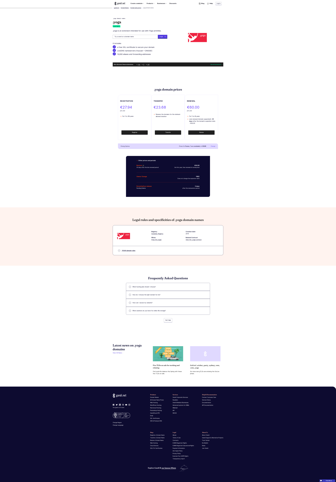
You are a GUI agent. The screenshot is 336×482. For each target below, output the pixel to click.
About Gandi (205, 435)
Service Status (206, 400)
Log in (218, 3)
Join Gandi (205, 448)
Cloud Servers (154, 445)
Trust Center (206, 440)
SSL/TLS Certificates (156, 448)
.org (139, 64)
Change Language (118, 425)
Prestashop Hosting (156, 410)
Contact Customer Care (209, 397)
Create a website (136, 3)
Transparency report (179, 458)
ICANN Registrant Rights (180, 443)
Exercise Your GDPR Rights (180, 456)
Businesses (161, 3)
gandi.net (116, 7)
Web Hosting (154, 402)
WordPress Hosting (155, 405)
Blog (202, 3)
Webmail (175, 408)
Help (211, 3)
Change (213, 146)
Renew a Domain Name (157, 440)
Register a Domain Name (157, 435)
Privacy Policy (177, 453)
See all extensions (215, 64)
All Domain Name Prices (157, 400)
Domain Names (125, 7)
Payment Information (179, 448)
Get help (168, 320)
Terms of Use (177, 437)
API (173, 410)
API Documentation (207, 405)
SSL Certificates (155, 418)
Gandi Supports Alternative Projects (212, 437)
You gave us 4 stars (118, 407)
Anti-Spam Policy (178, 451)
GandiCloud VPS (155, 413)
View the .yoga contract (194, 240)
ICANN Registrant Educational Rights (183, 445)
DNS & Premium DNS (156, 421)
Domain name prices (135, 7)
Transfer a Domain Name (157, 437)
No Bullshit (205, 443)
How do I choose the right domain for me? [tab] (146, 295)
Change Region (117, 422)
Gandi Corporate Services (180, 397)
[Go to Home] (119, 3)
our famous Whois (169, 468)
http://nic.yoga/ (156, 240)
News (203, 445)
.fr (143, 64)
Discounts (172, 3)
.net (148, 64)
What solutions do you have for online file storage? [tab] (149, 311)
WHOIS (175, 413)
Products (150, 3)
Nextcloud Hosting (155, 408)
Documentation (206, 402)
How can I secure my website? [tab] (142, 303)
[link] (113, 405)
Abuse (174, 435)
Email (151, 415)
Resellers (175, 400)
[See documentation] (143, 165)
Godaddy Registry (157, 234)
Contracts (175, 440)
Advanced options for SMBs (181, 405)
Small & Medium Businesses (180, 402)
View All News (117, 353)
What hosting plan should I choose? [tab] (144, 287)
